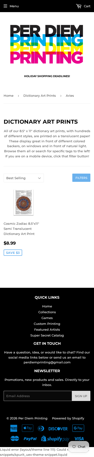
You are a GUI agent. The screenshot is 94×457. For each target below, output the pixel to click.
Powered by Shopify (68, 418)
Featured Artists (47, 329)
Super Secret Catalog (47, 335)
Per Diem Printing (32, 418)
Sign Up (81, 396)
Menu (14, 6)
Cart (86, 6)
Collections (47, 312)
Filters (81, 178)
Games (47, 318)
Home (8, 95)
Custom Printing (47, 324)
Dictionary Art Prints (39, 95)
